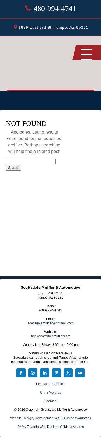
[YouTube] (80, 373)
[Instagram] (32, 373)
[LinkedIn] (44, 373)
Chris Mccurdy (50, 392)
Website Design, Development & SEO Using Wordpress (50, 418)
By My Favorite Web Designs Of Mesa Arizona (50, 427)
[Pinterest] (56, 373)
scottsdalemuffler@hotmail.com (51, 323)
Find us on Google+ (50, 384)
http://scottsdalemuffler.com (50, 336)
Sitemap (50, 401)
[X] (68, 373)
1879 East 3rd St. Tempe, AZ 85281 (53, 27)
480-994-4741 (55, 8)
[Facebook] (21, 373)
